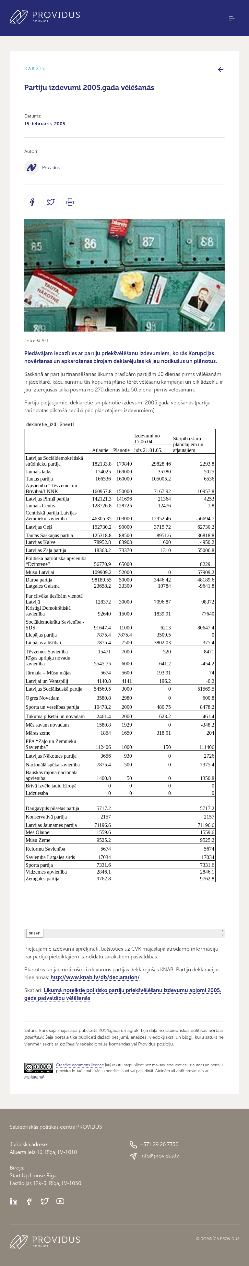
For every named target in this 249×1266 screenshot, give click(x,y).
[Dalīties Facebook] (31, 202)
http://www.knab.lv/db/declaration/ (95, 977)
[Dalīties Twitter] (50, 202)
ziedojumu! (34, 1076)
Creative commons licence (80, 1065)
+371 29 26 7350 (159, 1144)
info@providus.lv (159, 1156)
